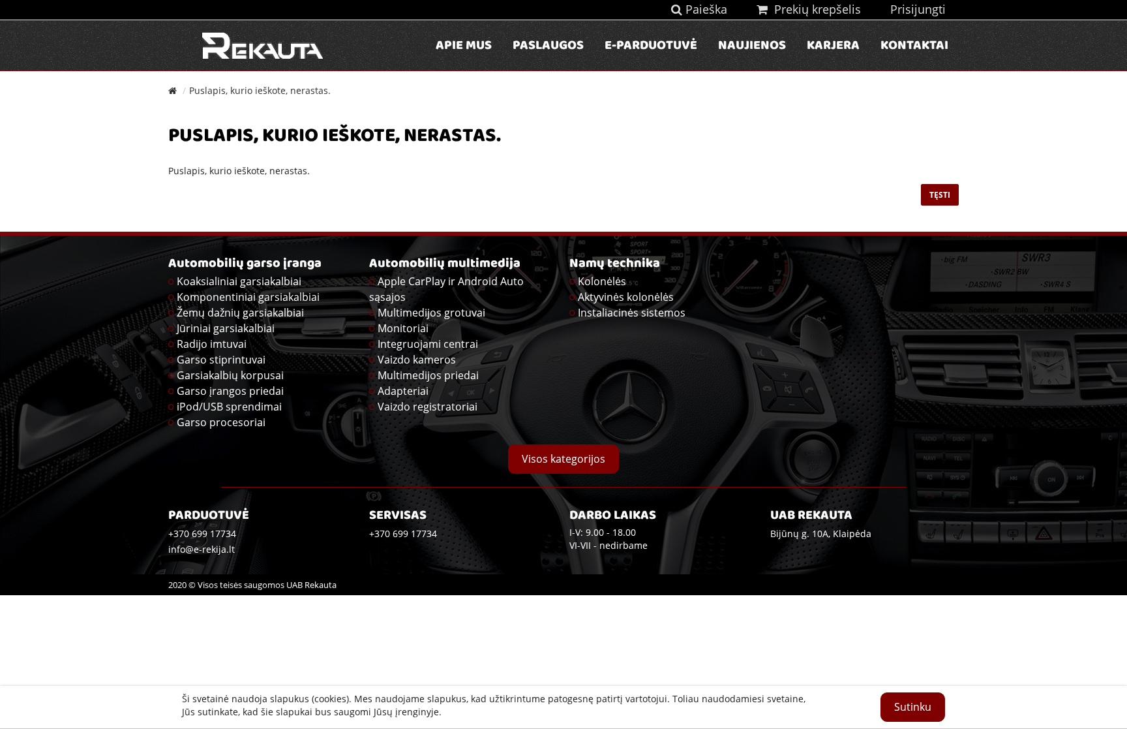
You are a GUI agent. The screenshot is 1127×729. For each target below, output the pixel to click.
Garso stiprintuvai (221, 359)
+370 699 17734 (403, 533)
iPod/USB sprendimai (229, 406)
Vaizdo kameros (417, 359)
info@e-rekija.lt (201, 549)
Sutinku (912, 707)
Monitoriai (403, 328)
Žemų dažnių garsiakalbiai (240, 312)
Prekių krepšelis (814, 9)
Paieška (704, 9)
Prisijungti (918, 9)
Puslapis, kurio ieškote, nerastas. (260, 90)
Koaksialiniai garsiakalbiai (239, 281)
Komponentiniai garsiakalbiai (248, 297)
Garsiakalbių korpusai (230, 375)
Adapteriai (403, 391)
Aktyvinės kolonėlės (626, 297)
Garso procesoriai (221, 422)
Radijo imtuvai (212, 344)
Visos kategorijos (563, 459)
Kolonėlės (602, 281)
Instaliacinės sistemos (631, 312)
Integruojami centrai (428, 344)
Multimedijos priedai (428, 375)
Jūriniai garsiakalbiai (226, 328)
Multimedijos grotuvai (431, 312)
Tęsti (939, 194)
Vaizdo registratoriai (427, 406)
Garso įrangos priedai (230, 391)
